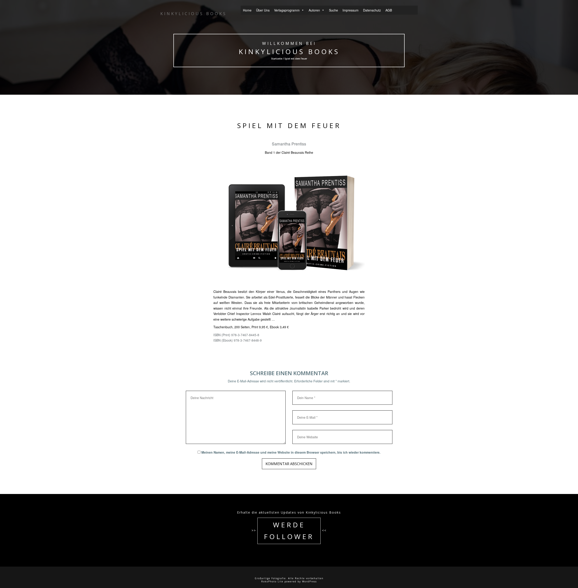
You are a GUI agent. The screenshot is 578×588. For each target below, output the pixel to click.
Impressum (351, 10)
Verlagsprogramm (287, 10)
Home (247, 10)
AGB (388, 10)
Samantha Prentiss (289, 144)
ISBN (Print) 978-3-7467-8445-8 (236, 335)
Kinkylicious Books (289, 51)
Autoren (314, 10)
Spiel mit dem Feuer (289, 125)
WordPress (309, 581)
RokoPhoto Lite (272, 581)
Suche (333, 10)
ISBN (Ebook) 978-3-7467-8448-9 (237, 340)
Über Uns (263, 10)
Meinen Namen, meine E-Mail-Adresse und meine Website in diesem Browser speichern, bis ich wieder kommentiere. (290, 452)
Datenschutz (372, 10)
